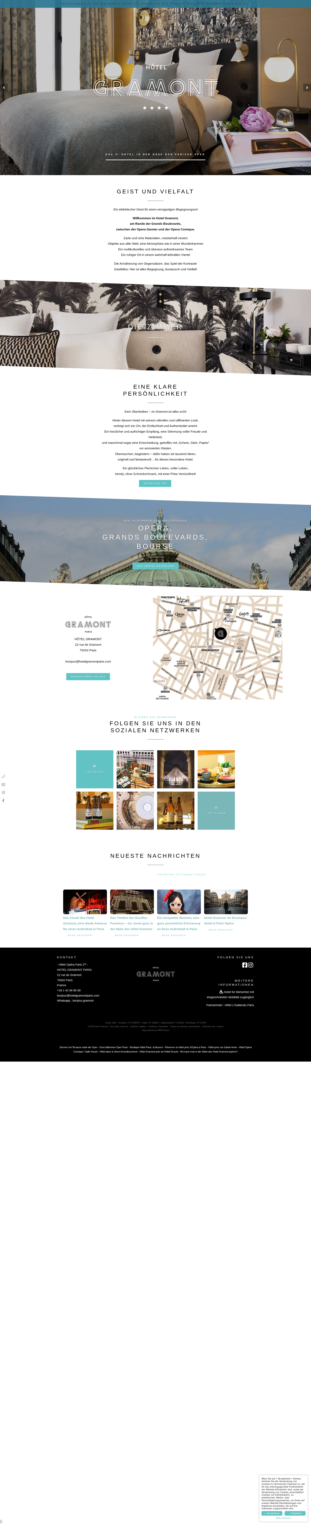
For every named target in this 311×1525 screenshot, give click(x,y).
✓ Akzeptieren (272, 1513)
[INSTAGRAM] (3, 792)
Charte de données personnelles (185, 1026)
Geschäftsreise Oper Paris (113, 1047)
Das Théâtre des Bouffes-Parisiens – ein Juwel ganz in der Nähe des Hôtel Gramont (131, 923)
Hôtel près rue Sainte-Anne (222, 1047)
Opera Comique (182, 229)
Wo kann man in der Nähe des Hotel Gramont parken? (209, 1051)
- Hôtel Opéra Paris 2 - (72, 964)
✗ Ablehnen (295, 1513)
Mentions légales (138, 1026)
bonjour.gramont (83, 1000)
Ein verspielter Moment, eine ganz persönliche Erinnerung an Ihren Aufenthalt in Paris (178, 923)
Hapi (144, 1030)
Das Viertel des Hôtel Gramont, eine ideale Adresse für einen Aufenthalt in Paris (85, 923)
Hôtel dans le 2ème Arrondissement (118, 1051)
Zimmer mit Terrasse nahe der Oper (78, 1047)
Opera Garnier (147, 229)
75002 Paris (65, 980)
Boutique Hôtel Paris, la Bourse (146, 1047)
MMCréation (163, 1030)
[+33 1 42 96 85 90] (3, 776)
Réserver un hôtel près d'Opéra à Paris (185, 1047)
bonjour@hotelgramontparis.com (88, 661)
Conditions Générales (158, 1026)
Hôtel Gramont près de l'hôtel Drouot (158, 1051)
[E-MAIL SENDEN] (3, 784)
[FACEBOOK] (3, 800)
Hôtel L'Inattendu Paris (239, 1005)
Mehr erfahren (283, 1518)
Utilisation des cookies (213, 1026)
